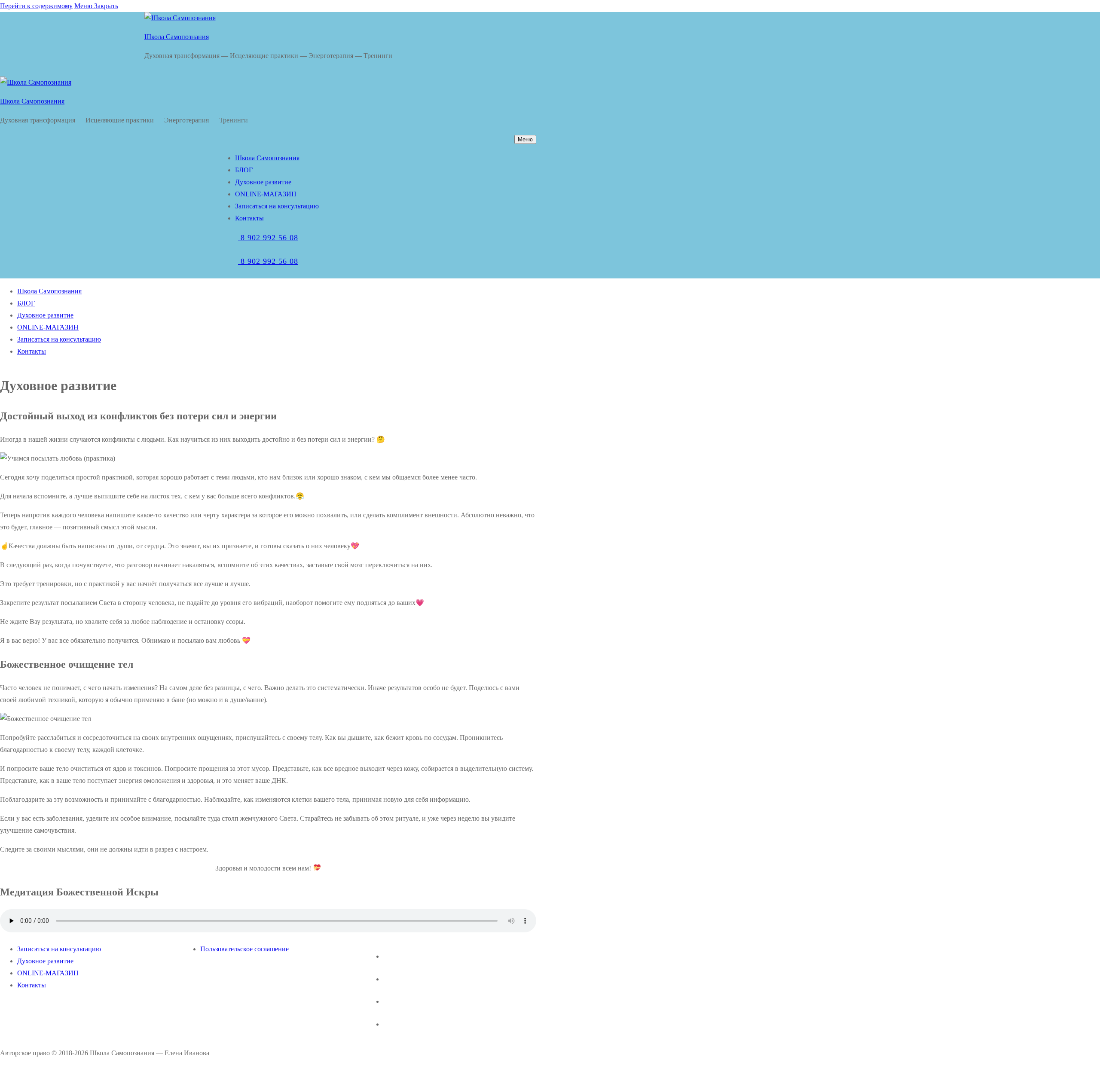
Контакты (31, 985)
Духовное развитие (45, 961)
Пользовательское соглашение (244, 949)
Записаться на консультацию (59, 949)
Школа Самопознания (176, 36)
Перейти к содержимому (36, 5)
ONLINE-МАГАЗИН (48, 973)
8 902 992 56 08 (268, 237)
